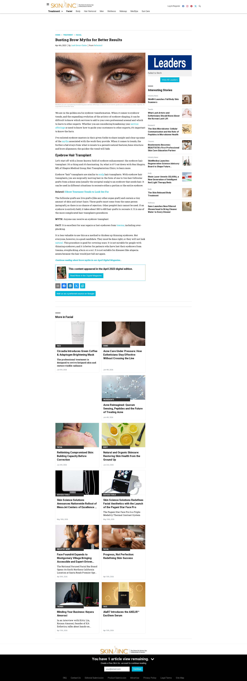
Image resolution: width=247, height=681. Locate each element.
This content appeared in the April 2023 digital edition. (101, 268)
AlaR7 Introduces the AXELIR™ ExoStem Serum (121, 613)
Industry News (153, 96)
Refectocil (98, 45)
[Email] (57, 285)
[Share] (64, 285)
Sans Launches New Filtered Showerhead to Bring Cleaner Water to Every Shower (162, 209)
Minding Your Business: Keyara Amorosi (75, 613)
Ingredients (108, 400)
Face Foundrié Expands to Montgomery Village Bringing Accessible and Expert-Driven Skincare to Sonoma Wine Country (74, 558)
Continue (137, 669)
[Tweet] (76, 285)
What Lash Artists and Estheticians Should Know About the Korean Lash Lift (163, 116)
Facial (79, 35)
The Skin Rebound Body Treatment (159, 194)
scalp (101, 174)
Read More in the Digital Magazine (86, 275)
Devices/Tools (63, 495)
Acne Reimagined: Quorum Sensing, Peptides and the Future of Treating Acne (123, 408)
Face (59, 346)
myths (65, 141)
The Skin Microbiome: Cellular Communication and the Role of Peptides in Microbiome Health (163, 132)
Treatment (68, 35)
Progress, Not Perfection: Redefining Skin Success (118, 556)
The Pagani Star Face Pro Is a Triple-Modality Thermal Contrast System (122, 513)
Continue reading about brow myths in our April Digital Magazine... (88, 260)
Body (150, 173)
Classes (151, 141)
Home (57, 35)
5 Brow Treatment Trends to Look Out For (87, 191)
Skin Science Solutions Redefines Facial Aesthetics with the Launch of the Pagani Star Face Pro (123, 503)
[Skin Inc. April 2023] (62, 272)
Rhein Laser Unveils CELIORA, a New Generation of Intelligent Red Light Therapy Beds (163, 179)
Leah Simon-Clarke (79, 45)
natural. (59, 242)
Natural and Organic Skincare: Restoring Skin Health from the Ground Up (121, 456)
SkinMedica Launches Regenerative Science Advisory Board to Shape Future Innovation (163, 164)
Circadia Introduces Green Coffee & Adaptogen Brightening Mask (77, 353)
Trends (150, 109)
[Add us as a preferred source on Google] (82, 285)
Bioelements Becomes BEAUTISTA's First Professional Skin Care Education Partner (163, 148)
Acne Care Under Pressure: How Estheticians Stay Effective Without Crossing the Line (122, 355)
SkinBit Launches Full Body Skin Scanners (163, 100)
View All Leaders (170, 79)
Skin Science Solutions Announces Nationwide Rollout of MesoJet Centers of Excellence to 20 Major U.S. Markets (77, 503)
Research (151, 125)
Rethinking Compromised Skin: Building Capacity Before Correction (75, 456)
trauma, (121, 225)
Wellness (151, 203)
